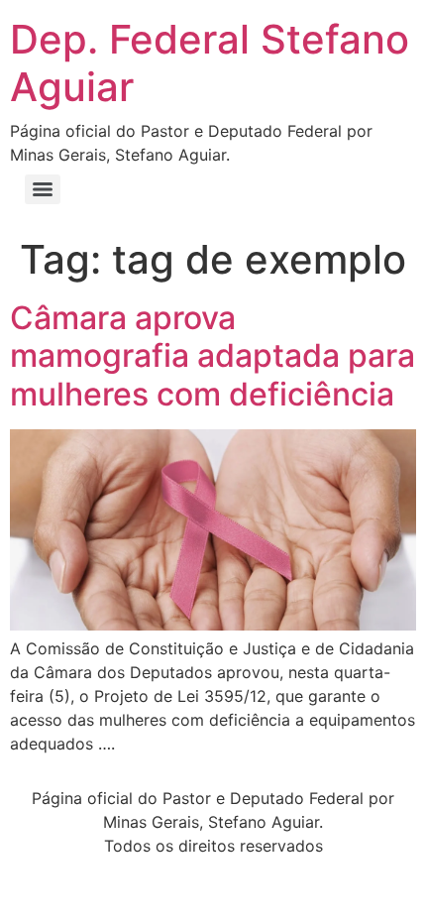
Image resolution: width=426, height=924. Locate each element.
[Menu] (42, 189)
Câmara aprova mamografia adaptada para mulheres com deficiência (212, 355)
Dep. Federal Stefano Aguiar (209, 63)
